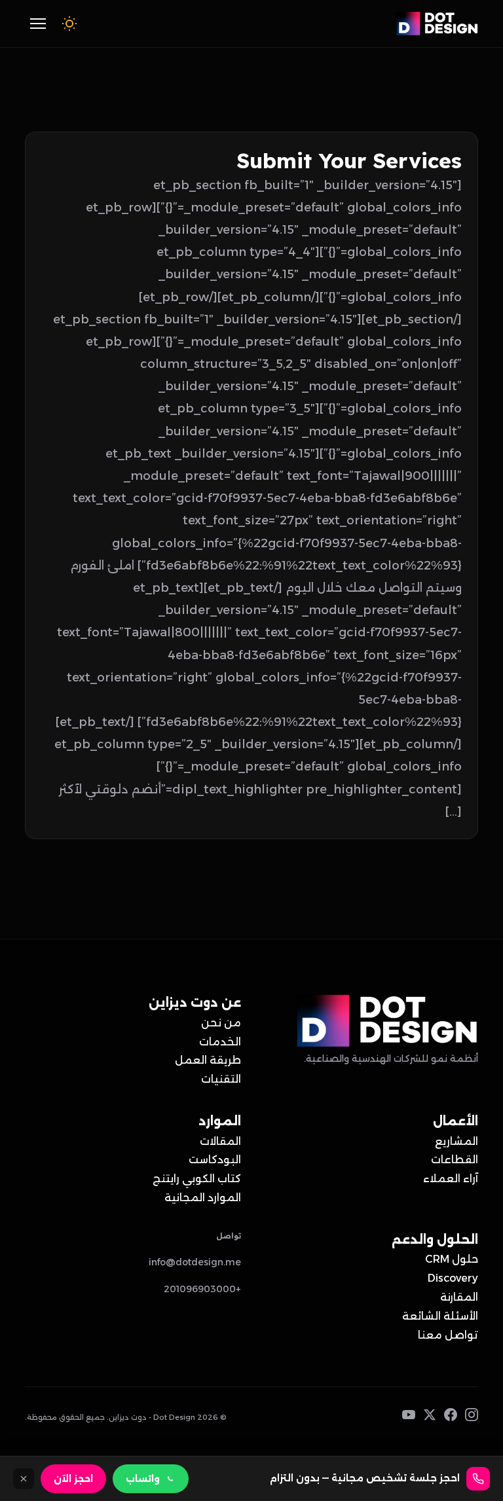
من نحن (221, 1023)
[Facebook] (450, 1418)
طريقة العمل (208, 1060)
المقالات (220, 1141)
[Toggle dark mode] (69, 23)
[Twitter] (429, 1418)
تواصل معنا (448, 1335)
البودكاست (215, 1159)
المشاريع (456, 1141)
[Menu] (38, 23)
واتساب (143, 1479)
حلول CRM (451, 1259)
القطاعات (454, 1159)
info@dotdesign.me (195, 1262)
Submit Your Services (349, 160)
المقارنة (459, 1297)
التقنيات (221, 1079)
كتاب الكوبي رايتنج (197, 1178)
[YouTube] (408, 1418)
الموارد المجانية (202, 1197)
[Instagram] (471, 1418)
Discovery (453, 1278)
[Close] (23, 1478)
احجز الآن (73, 1479)
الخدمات (220, 1042)
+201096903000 (202, 1289)
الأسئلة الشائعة (440, 1316)
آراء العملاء (450, 1178)
